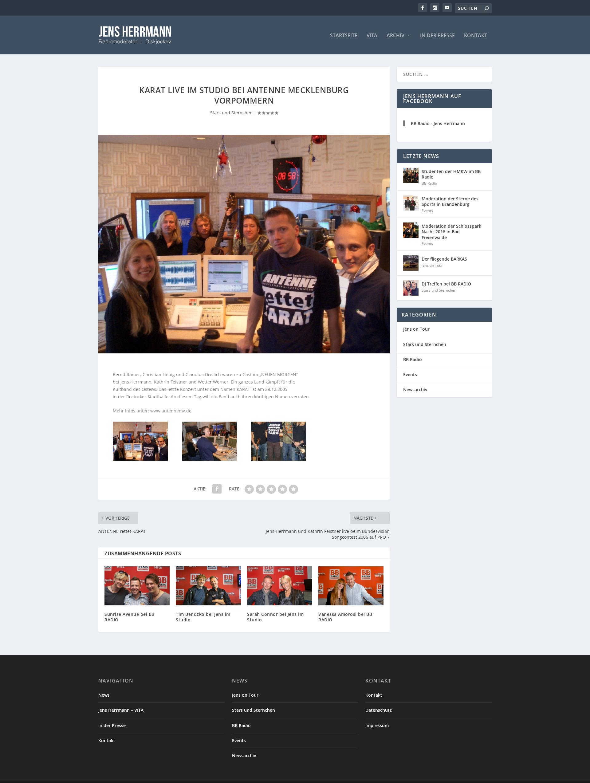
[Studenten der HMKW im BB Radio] (411, 175)
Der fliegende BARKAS (444, 259)
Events (427, 210)
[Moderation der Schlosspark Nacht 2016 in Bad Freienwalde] (411, 230)
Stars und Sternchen (231, 113)
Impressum (377, 725)
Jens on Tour (432, 265)
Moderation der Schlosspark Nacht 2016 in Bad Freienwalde (451, 231)
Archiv (395, 36)
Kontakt (475, 36)
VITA (372, 36)
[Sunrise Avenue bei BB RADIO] (137, 585)
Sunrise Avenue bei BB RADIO (129, 617)
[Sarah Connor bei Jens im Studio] (279, 585)
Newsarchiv (415, 389)
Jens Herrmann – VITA (121, 710)
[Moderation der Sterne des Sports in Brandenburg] (411, 203)
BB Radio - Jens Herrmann (438, 123)
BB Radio (429, 183)
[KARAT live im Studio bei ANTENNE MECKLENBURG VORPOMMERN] (140, 459)
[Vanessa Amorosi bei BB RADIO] (351, 585)
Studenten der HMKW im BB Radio (451, 174)
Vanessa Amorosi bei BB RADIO (345, 617)
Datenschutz (378, 710)
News (104, 695)
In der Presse (437, 36)
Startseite (343, 36)
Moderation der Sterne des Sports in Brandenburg (450, 201)
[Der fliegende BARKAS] (411, 263)
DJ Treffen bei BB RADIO (446, 284)
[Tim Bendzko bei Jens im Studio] (208, 585)
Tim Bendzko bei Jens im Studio (203, 617)
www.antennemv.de (170, 411)
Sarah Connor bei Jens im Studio (275, 617)
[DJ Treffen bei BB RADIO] (411, 288)
